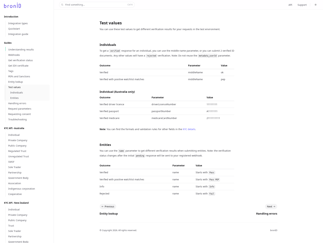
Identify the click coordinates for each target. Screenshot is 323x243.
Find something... (99, 4)
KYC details (189, 129)
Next (269, 206)
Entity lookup (109, 213)
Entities (105, 145)
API (290, 4)
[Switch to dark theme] (316, 5)
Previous (109, 206)
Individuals (108, 45)
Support (302, 4)
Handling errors (266, 213)
